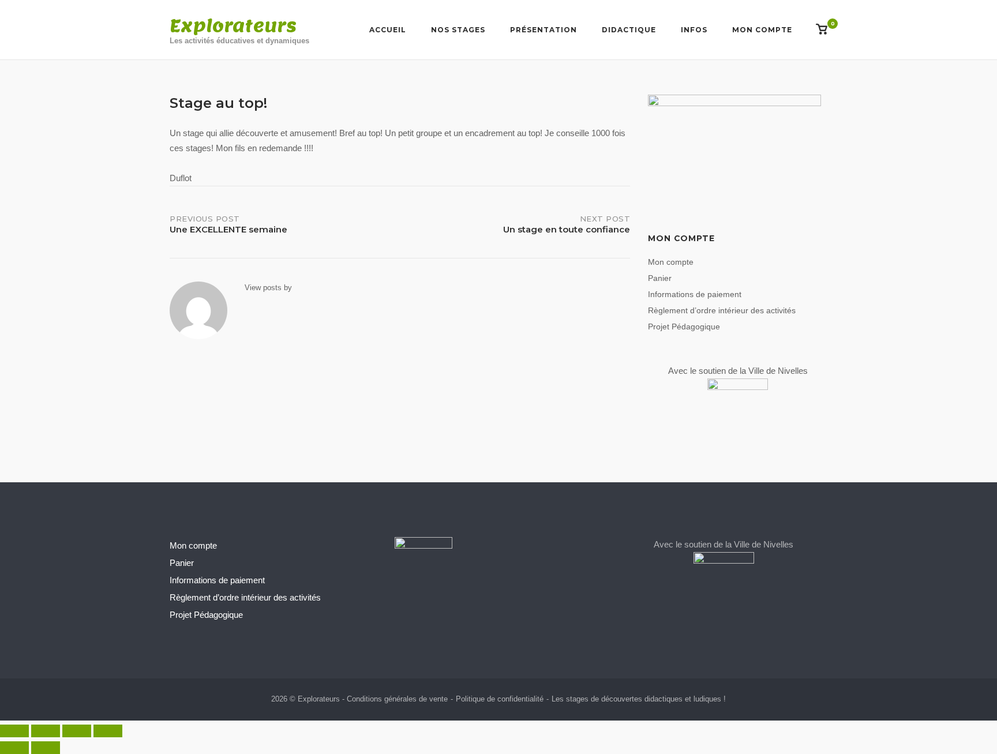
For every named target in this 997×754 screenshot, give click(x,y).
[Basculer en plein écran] (45, 731)
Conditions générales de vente (397, 699)
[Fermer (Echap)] (107, 731)
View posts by (268, 287)
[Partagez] (76, 731)
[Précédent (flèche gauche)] (14, 747)
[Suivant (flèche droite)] (45, 747)
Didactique (629, 29)
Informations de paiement (694, 294)
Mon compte (762, 29)
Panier (660, 278)
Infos (694, 29)
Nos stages (458, 29)
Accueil (387, 29)
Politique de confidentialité (500, 699)
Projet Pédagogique (684, 326)
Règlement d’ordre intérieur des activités (722, 310)
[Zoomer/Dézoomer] (14, 731)
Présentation (543, 29)
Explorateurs (233, 25)
